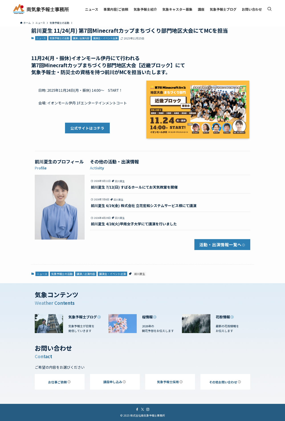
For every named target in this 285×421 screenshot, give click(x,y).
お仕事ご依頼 (57, 382)
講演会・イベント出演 (105, 38)
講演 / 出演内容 (81, 38)
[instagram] (148, 409)
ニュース (41, 38)
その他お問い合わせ (223, 382)
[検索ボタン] (269, 9)
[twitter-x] (142, 409)
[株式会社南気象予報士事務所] (41, 9)
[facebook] (137, 409)
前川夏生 (139, 274)
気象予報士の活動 (59, 38)
